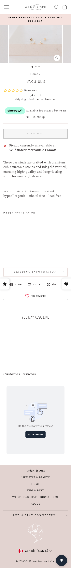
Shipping (20, 100)
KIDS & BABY (35, 490)
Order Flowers (35, 471)
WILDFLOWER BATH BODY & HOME (35, 497)
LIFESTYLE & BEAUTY (35, 477)
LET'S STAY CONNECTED (34, 515)
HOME (35, 484)
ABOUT (35, 503)
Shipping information (35, 272)
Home (34, 74)
